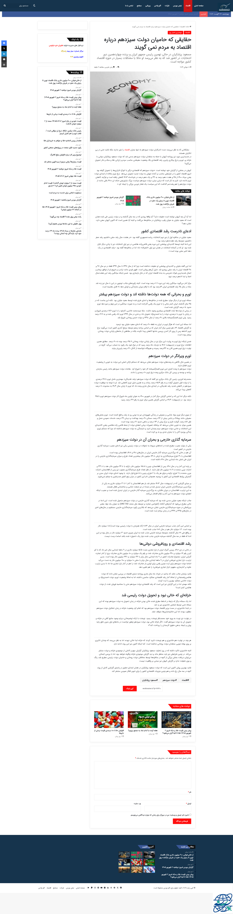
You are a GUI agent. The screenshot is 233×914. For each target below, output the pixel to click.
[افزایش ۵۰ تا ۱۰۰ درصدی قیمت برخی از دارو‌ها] (109, 719)
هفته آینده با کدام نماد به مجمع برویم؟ (142, 730)
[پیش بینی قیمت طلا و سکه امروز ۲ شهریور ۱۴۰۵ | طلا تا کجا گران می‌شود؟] (176, 719)
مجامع (139, 5)
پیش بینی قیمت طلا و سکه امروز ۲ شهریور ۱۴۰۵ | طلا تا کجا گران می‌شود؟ (171, 14)
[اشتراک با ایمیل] (4, 59)
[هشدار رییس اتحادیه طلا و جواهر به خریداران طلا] (137, 869)
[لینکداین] (4, 54)
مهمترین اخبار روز (175, 32)
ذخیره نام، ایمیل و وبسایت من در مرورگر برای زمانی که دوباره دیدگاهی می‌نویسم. (159, 815)
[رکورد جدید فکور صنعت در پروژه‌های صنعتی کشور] (124, 869)
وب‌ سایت (137, 803)
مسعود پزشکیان (149, 680)
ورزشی (147, 5)
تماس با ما (129, 5)
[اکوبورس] (224, 7)
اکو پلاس (157, 5)
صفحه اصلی (198, 5)
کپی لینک (129, 688)
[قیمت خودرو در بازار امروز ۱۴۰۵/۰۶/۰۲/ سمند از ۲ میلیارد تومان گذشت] (124, 862)
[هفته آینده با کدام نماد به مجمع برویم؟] (142, 719)
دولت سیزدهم (169, 680)
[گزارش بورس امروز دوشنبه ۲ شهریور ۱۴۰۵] (133, 201)
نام (189, 792)
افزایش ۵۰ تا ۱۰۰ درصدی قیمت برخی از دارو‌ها (109, 732)
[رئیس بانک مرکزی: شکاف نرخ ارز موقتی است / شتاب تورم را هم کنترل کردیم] (149, 869)
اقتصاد (188, 5)
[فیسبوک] (4, 43)
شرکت (167, 5)
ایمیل (188, 803)
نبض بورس (177, 5)
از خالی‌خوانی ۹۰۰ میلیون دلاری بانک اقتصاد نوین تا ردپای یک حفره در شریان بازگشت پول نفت (160, 201)
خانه (188, 26)
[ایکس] (4, 48)
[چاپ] (4, 64)
